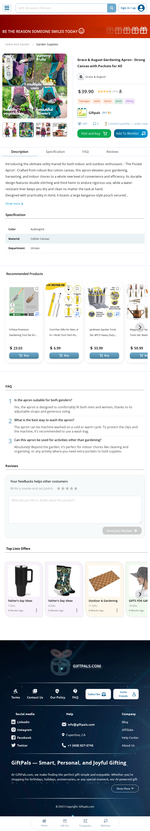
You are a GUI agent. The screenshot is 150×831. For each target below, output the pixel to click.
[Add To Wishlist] (37, 314)
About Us (128, 745)
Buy (26, 355)
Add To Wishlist (127, 133)
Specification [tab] (55, 152)
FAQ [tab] (85, 152)
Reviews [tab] (112, 152)
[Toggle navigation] (7, 8)
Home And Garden (17, 44)
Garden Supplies (47, 44)
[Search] (111, 8)
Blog (125, 722)
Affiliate (127, 730)
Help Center (130, 737)
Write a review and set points (31, 488)
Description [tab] (19, 152)
